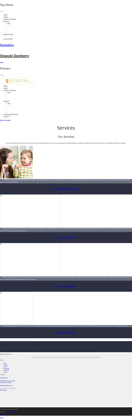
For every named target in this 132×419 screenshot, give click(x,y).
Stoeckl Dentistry (14, 56)
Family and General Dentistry (66, 189)
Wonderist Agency (11, 412)
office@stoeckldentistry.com (6, 385)
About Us (6, 365)
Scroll (1, 418)
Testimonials (6, 368)
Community (6, 370)
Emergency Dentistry (66, 333)
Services (5, 366)
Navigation (7, 45)
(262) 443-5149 (3, 390)
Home (5, 363)
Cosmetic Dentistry (66, 237)
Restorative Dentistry (66, 286)
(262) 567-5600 (3, 377)
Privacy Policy (4, 414)
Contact (5, 372)
